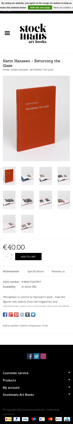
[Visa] (25, 418)
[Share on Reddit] (22, 314)
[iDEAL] (8, 418)
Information (11, 271)
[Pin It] (16, 314)
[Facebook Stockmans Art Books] (30, 356)
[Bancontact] (41, 418)
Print (45, 325)
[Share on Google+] (10, 314)
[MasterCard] (50, 418)
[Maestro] (33, 418)
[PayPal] (16, 418)
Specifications (35, 271)
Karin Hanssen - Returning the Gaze (32, 69)
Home (6, 69)
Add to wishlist (11, 325)
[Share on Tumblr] (27, 314)
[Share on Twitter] (33, 314)
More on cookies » (63, 7)
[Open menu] (7, 33)
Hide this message (40, 7)
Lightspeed (9, 414)
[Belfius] (58, 418)
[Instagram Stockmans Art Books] (43, 356)
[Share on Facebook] (5, 314)
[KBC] (66, 418)
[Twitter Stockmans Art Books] (36, 356)
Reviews (58, 271)
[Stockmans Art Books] (44, 33)
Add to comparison (31, 325)
